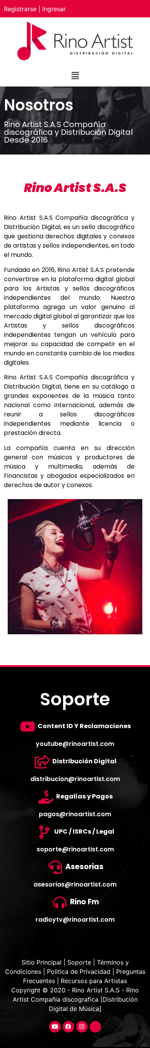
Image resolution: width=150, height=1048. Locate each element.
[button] (75, 75)
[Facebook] (68, 1027)
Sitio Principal (42, 962)
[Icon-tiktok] (95, 1027)
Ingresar (54, 9)
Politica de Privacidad (78, 971)
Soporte (79, 962)
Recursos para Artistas (94, 981)
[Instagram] (82, 1027)
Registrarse (20, 9)
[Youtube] (55, 1027)
